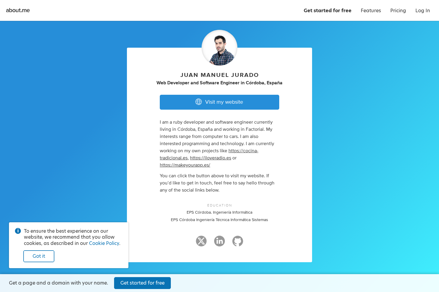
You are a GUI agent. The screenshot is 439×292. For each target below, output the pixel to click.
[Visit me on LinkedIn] (219, 243)
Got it (39, 256)
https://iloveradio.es (210, 158)
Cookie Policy (104, 243)
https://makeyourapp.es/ (185, 165)
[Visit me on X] (201, 243)
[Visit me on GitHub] (237, 243)
